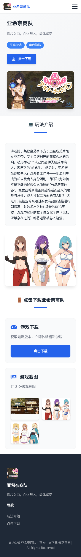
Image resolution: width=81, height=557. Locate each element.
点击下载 (24, 59)
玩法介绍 (13, 516)
